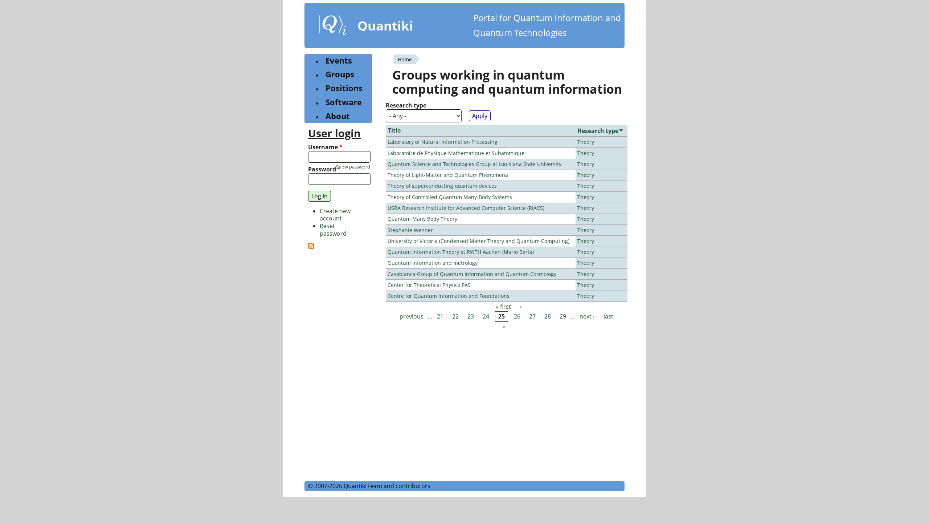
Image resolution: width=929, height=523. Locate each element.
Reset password (333, 230)
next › (587, 316)
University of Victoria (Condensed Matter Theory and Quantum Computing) (478, 241)
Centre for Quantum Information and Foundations (448, 295)
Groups (340, 74)
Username (325, 147)
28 (547, 316)
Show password (353, 167)
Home (405, 59)
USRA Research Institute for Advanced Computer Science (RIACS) (466, 207)
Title (394, 130)
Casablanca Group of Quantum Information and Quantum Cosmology (472, 274)
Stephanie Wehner (410, 230)
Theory (585, 141)
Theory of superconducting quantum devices (442, 185)
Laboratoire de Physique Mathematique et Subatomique (456, 153)
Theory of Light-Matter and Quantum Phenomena (448, 174)
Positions (344, 88)
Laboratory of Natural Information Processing (443, 141)
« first (503, 307)
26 (517, 316)
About (338, 116)
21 (440, 316)
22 (455, 316)
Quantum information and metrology (433, 262)
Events (339, 60)
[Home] (332, 26)
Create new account (335, 215)
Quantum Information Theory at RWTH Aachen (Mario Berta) (461, 251)
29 (563, 316)
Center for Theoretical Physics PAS (429, 284)
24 (486, 316)
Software (344, 102)
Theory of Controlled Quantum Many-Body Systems (450, 197)
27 (532, 316)
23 (470, 316)
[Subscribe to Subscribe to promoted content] (311, 247)
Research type (406, 105)
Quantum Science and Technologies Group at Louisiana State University (474, 164)
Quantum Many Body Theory (422, 218)
